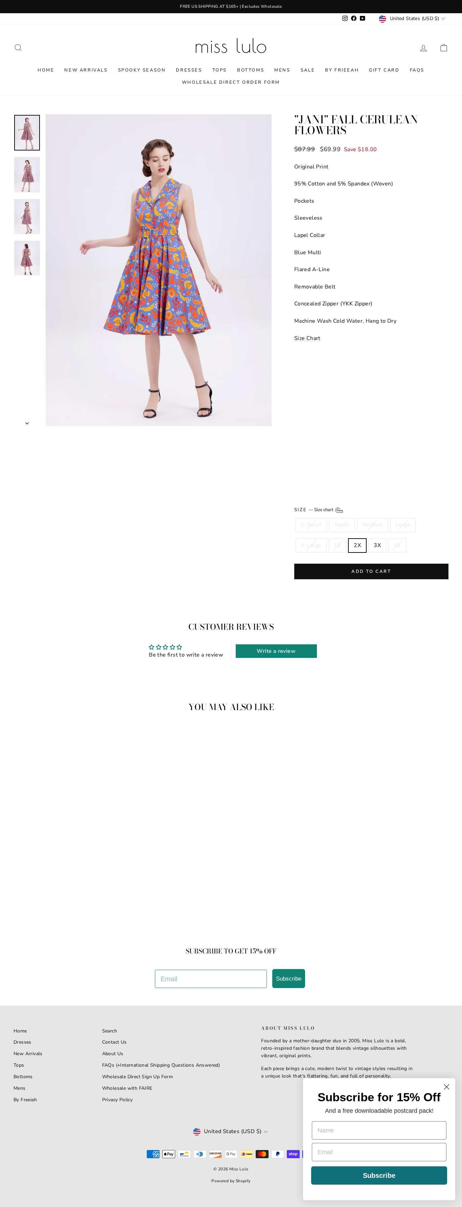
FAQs (417, 70)
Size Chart (307, 338)
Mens (282, 70)
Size (314, 510)
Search (109, 1031)
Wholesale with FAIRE (127, 1088)
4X (397, 545)
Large (403, 524)
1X (337, 545)
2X (357, 545)
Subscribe (288, 978)
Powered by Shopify (230, 1181)
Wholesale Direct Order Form (231, 82)
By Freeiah (25, 1100)
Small (341, 524)
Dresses (189, 70)
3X (377, 545)
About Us (112, 1053)
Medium (372, 524)
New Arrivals (86, 70)
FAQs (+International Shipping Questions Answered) (161, 1065)
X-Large (311, 545)
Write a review (276, 651)
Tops (219, 70)
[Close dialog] (447, 1087)
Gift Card (384, 70)
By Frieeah (342, 70)
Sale (308, 70)
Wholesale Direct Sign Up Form (137, 1076)
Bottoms (250, 70)
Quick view (65, 876)
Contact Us (114, 1042)
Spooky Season (142, 70)
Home (46, 70)
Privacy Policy (117, 1100)
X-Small (311, 524)
